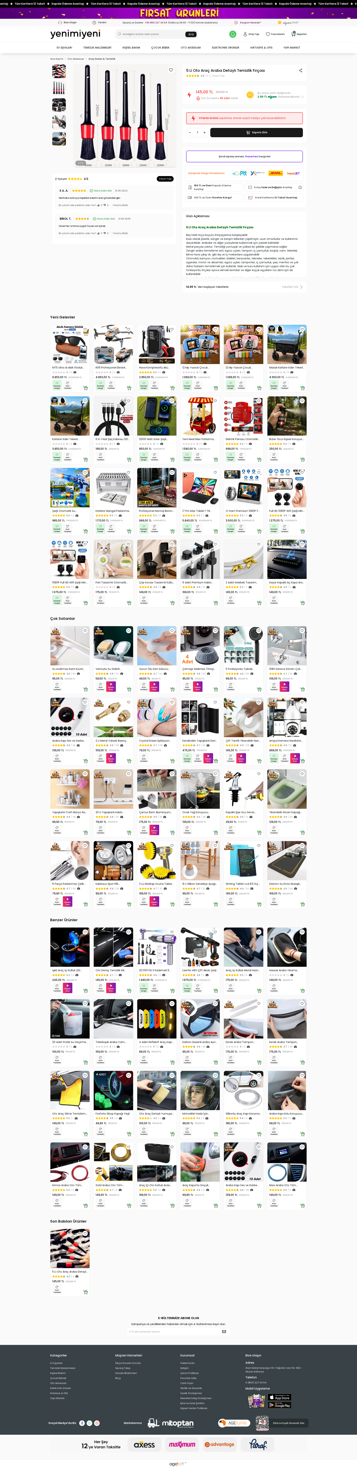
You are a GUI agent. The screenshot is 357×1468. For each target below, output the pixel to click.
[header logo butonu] (75, 34)
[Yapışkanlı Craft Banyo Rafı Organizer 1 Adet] (70, 789)
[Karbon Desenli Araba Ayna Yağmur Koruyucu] (200, 1018)
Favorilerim (278, 34)
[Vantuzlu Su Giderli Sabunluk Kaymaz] (113, 645)
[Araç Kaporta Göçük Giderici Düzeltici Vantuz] (200, 1162)
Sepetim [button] (300, 34)
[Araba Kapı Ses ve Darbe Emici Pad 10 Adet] (70, 717)
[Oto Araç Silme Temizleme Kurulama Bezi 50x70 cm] (70, 1090)
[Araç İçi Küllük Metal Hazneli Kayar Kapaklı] (243, 947)
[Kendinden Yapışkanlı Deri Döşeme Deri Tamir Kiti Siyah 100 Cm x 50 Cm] (200, 717)
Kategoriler (58, 1355)
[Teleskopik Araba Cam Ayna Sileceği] (113, 1018)
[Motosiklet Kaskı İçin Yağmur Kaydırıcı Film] (200, 1090)
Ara (191, 34)
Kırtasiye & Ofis (59, 1393)
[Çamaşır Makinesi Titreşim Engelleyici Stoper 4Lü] (200, 645)
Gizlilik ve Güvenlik (191, 1388)
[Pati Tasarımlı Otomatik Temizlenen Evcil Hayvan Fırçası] (113, 559)
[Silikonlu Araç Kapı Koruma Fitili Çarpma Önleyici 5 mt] (243, 1090)
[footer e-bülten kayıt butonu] (225, 1331)
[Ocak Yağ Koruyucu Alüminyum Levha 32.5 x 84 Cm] (200, 789)
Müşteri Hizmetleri (128, 1355)
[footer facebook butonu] (82, 1423)
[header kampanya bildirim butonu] (233, 34)
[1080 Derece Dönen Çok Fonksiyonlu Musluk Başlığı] (287, 645)
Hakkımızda (187, 1363)
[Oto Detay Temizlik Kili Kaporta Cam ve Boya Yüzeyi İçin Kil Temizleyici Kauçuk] (113, 947)
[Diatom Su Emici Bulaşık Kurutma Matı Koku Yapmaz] (287, 860)
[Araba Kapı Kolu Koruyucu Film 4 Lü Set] (287, 1090)
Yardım (102, 22)
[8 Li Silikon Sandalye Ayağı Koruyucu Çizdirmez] (200, 860)
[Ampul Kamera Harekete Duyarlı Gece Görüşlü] (287, 717)
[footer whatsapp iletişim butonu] (89, 1423)
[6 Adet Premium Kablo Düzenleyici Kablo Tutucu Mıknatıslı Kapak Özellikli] (200, 559)
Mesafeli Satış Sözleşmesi (195, 1398)
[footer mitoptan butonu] (170, 1423)
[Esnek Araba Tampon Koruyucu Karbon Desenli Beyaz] (243, 1018)
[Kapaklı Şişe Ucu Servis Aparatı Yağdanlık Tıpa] (243, 789)
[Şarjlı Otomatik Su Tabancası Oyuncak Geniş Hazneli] (70, 487)
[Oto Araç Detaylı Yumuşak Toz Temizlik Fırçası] (156, 1090)
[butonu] (178, 13)
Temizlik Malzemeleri (62, 1368)
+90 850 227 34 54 (156, 22)
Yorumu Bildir (120, 205)
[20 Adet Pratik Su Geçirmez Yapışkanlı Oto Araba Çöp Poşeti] (70, 1018)
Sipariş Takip (123, 1368)
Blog (118, 1378)
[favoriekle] (85, 329)
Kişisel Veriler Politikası (193, 1408)
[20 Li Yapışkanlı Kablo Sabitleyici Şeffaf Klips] (113, 789)
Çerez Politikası (189, 1373)
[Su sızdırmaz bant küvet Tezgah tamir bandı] (70, 645)
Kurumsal (187, 1355)
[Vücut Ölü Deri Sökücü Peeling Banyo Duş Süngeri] (156, 645)
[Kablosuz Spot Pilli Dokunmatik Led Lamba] (113, 860)
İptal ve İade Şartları (192, 1403)
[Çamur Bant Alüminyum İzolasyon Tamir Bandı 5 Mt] (156, 789)
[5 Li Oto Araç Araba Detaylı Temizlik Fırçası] (70, 1248)
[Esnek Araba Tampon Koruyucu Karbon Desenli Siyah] (287, 1018)
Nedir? (291, 22)
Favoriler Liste (188, 1378)
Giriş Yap (253, 34)
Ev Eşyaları (56, 1363)
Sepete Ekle (259, 132)
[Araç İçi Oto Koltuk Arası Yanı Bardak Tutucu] (156, 1162)
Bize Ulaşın (70, 22)
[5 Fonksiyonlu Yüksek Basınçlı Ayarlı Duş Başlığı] (243, 645)
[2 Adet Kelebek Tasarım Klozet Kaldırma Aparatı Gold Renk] (243, 559)
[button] (64, 47)
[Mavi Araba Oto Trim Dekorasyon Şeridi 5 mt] (287, 1162)
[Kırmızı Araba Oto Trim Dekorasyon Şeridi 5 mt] (70, 1162)
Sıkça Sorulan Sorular (128, 1363)
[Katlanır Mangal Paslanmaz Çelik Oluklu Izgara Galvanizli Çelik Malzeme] (113, 487)
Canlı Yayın (186, 1383)
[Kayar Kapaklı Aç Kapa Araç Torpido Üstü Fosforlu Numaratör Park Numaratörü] (287, 559)
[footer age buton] (234, 1423)
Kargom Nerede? (250, 22)
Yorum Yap (165, 178)
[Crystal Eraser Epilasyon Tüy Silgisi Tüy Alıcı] (156, 717)
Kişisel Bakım (58, 1373)
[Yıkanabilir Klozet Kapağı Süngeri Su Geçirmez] (287, 789)
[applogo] (280, 1397)
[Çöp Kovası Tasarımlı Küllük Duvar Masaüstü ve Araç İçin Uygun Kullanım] (156, 559)
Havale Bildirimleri (126, 1373)
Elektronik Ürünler (60, 1388)
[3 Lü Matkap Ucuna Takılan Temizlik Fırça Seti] (156, 860)
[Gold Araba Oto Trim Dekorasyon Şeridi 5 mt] (113, 1162)
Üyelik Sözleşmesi (191, 1393)
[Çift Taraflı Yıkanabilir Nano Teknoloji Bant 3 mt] (243, 717)
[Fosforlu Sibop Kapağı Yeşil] (113, 1090)
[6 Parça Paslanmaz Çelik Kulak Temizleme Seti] (70, 860)
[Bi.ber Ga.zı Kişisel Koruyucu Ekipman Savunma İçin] (287, 416)
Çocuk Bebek (58, 1378)
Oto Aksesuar (58, 1383)
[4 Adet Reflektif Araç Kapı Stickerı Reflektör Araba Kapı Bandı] (156, 1018)
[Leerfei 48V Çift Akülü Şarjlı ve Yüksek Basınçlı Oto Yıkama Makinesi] (200, 947)
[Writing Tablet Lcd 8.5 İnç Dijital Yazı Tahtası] (243, 860)
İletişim (184, 1368)
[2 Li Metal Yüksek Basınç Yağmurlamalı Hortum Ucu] (113, 717)
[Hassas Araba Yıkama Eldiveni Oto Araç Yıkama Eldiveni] (287, 947)
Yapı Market (57, 1398)
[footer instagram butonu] (97, 1423)
